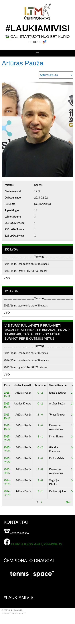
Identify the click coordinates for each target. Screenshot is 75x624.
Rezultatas (40, 385)
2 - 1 (40, 436)
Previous (8, 502)
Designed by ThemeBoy (13, 613)
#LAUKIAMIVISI (37, 28)
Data (7, 385)
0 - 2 (40, 393)
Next (68, 502)
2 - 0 (40, 415)
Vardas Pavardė (22, 385)
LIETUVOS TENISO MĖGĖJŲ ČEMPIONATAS (36, 544)
